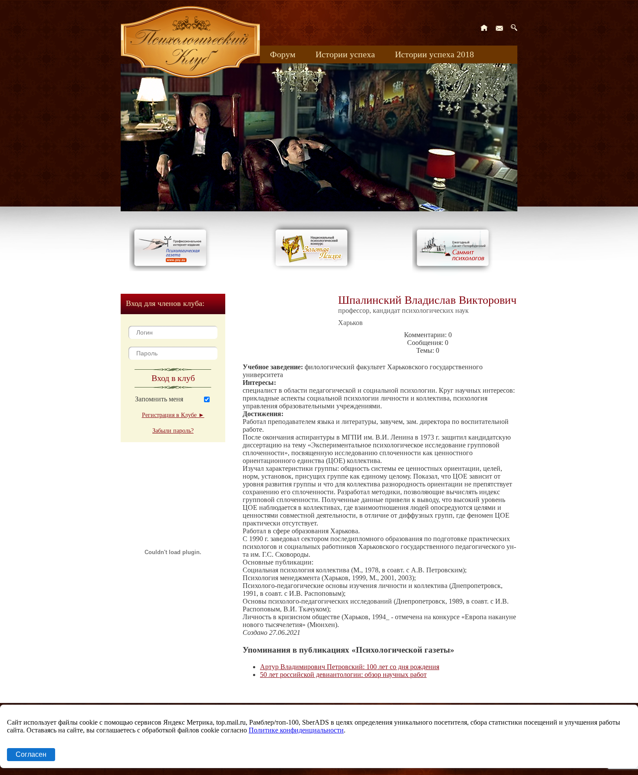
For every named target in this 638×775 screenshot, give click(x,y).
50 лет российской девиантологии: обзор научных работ (343, 674)
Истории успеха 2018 (434, 54)
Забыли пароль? (173, 430)
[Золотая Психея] (313, 269)
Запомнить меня (159, 399)
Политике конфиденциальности (296, 730)
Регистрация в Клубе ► (173, 415)
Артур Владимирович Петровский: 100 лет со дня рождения (349, 666)
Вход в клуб (173, 378)
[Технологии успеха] (454, 274)
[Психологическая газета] (171, 269)
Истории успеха (345, 54)
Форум (283, 54)
